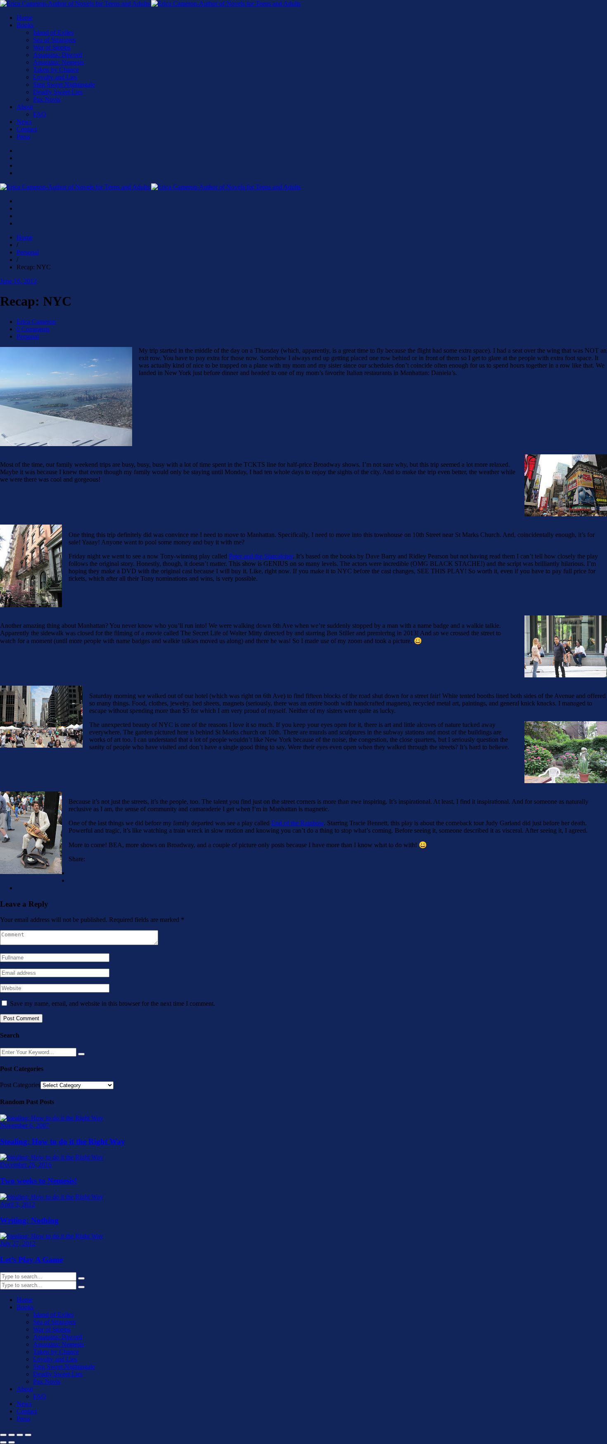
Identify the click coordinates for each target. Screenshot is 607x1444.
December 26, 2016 (26, 1164)
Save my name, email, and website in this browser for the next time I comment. (112, 1003)
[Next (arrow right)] (11, 1442)
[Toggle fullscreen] (11, 1435)
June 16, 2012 (18, 281)
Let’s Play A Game (31, 1259)
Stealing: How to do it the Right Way (62, 1141)
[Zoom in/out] (3, 1435)
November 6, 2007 (24, 1125)
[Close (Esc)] (28, 1435)
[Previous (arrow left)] (3, 1442)
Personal (28, 336)
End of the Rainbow (297, 822)
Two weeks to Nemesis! (38, 1180)
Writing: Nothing (29, 1220)
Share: (77, 858)
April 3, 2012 (17, 1204)
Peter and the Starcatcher (261, 556)
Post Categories (20, 1084)
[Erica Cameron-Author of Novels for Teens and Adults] (150, 3)
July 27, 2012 (18, 1243)
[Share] (20, 1435)
